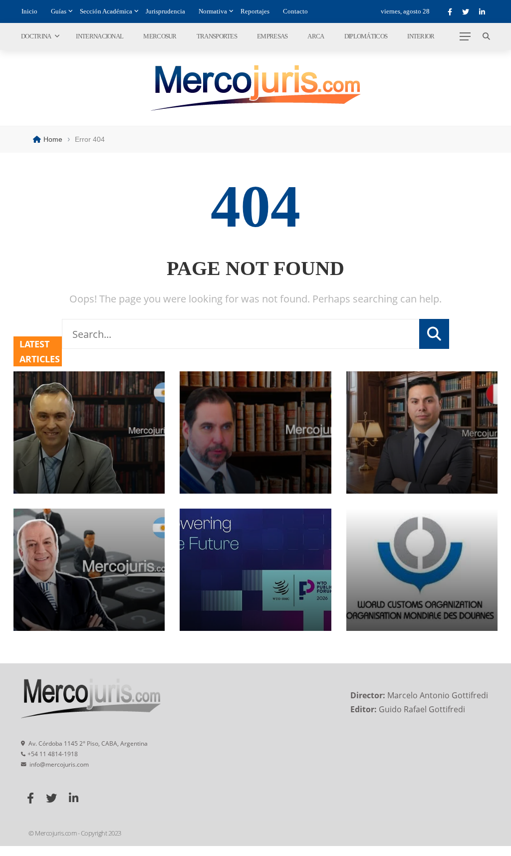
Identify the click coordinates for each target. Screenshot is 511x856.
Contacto (295, 11)
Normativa (213, 11)
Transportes (217, 36)
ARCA (315, 36)
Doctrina (36, 36)
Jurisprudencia (165, 11)
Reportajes (255, 11)
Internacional (99, 36)
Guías (58, 11)
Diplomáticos (366, 36)
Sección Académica (106, 11)
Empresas (272, 36)
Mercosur (159, 36)
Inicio (29, 11)
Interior (420, 36)
